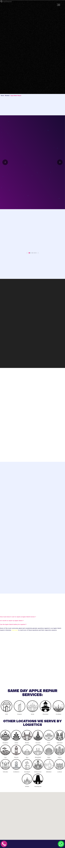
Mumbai (7, 95)
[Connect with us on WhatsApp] (61, 846)
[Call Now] (4, 846)
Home (2, 95)
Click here (15, 630)
